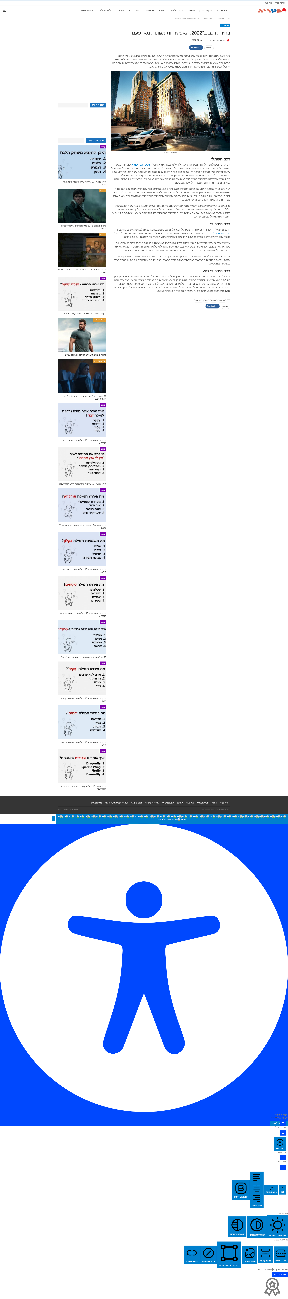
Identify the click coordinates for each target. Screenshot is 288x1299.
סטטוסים (149, 10)
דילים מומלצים (105, 10)
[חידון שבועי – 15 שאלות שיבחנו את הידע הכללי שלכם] (82, 464)
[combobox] (172, 819)
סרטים (191, 10)
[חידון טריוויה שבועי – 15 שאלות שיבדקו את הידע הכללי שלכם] (82, 420)
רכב (206, 301)
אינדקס (180, 803)
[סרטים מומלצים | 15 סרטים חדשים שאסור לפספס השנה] (82, 206)
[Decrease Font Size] (283, 1133)
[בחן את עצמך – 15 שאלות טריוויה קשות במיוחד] (82, 294)
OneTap (273, 1118)
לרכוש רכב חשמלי (141, 164)
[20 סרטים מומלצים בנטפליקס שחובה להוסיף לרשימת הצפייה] (82, 250)
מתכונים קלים (134, 10)
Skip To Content (280, 1270)
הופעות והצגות (87, 10)
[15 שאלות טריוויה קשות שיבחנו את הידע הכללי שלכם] (82, 637)
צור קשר (268, 3)
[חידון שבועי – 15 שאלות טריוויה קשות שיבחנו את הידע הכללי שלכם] (82, 162)
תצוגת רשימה (168, 803)
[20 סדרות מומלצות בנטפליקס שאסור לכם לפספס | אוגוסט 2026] (82, 376)
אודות (214, 803)
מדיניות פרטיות (152, 803)
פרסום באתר (96, 803)
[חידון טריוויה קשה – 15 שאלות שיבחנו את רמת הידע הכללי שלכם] (82, 593)
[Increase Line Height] (283, 1157)
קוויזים (103, 147)
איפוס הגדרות (280, 1274)
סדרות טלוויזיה (177, 10)
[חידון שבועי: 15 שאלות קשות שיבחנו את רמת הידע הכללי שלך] (82, 766)
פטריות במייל (280, 3)
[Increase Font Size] (283, 1123)
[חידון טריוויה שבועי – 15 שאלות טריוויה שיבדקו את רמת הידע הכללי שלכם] (82, 679)
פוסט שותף (225, 25)
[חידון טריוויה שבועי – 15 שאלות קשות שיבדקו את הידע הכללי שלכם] (82, 549)
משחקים (162, 10)
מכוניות (213, 301)
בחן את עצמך (205, 10)
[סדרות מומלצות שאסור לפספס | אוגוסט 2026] (82, 335)
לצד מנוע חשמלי (221, 233)
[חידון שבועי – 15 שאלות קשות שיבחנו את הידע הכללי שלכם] (82, 505)
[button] (53, 818)
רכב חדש (198, 301)
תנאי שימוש (136, 803)
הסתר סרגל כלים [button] (279, 1123)
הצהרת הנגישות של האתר (116, 803)
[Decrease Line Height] (283, 1167)
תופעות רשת (222, 10)
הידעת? (120, 10)
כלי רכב (222, 301)
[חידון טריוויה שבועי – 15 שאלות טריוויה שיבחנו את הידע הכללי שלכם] (82, 722)
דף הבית (224, 803)
